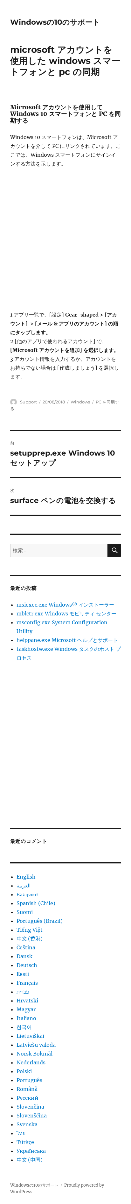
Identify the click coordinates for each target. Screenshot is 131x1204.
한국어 (24, 1027)
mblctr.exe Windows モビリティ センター (66, 613)
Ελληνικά (27, 894)
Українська (31, 1151)
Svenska (27, 1124)
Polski (24, 1071)
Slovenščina (32, 1115)
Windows (80, 401)
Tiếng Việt (30, 930)
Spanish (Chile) (36, 903)
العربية (24, 885)
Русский (27, 1098)
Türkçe (25, 1142)
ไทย (21, 1133)
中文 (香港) (30, 938)
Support (28, 401)
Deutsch (27, 965)
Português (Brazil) (40, 921)
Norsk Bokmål (34, 1053)
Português (29, 1080)
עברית (23, 992)
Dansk (24, 956)
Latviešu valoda (36, 1045)
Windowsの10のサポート (55, 22)
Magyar (26, 1009)
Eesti (23, 974)
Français (27, 983)
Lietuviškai (30, 1036)
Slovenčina (30, 1107)
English (26, 877)
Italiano (26, 1018)
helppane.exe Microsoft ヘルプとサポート (67, 640)
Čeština (26, 947)
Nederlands (31, 1062)
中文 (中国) (30, 1160)
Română (27, 1089)
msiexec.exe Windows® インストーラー (65, 605)
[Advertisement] (65, 242)
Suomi (25, 912)
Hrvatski (27, 1000)
